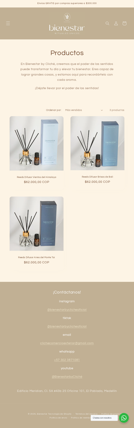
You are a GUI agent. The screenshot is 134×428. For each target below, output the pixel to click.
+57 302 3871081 (67, 360)
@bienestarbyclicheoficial (67, 309)
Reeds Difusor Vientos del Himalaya (36, 177)
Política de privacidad (112, 414)
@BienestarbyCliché (67, 376)
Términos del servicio (86, 414)
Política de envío (58, 418)
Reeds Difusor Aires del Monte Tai (36, 257)
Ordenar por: (53, 110)
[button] (8, 23)
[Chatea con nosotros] (124, 418)
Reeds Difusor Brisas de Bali (97, 177)
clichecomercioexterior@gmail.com (67, 343)
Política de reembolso (82, 418)
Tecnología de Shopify (60, 414)
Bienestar (42, 414)
